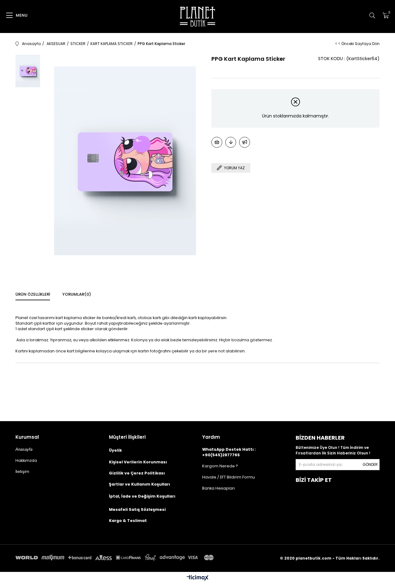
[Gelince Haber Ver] (244, 142)
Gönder (370, 464)
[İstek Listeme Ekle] (216, 142)
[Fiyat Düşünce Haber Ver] (230, 142)
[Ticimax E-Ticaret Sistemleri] (198, 578)
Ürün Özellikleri (32, 294)
